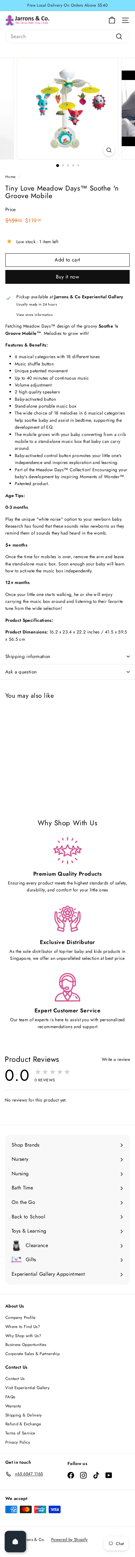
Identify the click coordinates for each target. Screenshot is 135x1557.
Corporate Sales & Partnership (32, 1354)
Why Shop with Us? (23, 1336)
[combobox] (67, 36)
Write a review (116, 1059)
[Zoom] (109, 150)
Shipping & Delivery (23, 1415)
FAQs (10, 1397)
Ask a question (21, 671)
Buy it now (67, 276)
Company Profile (20, 1317)
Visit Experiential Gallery (27, 1388)
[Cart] (112, 20)
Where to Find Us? (22, 1327)
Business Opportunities (25, 1345)
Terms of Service (20, 1433)
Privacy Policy (17, 1442)
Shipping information (28, 656)
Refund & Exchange (23, 1424)
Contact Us (15, 1379)
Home (10, 176)
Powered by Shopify (69, 1540)
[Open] (15, 1541)
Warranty (13, 1406)
